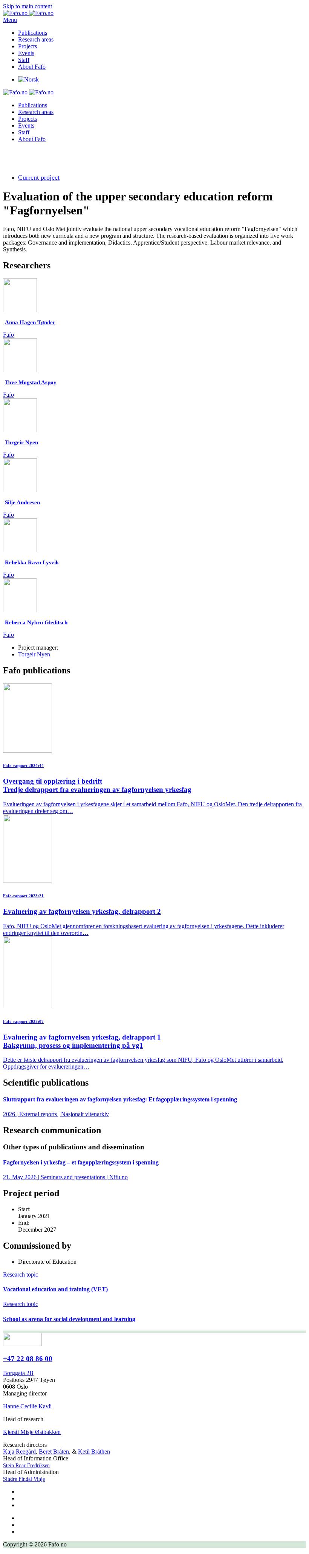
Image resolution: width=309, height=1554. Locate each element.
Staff (23, 60)
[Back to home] (28, 13)
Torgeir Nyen (34, 654)
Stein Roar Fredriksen (26, 1465)
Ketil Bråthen (94, 1451)
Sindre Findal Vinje (24, 1479)
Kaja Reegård (19, 1451)
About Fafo (32, 66)
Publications (32, 32)
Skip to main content (27, 6)
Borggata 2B (18, 1373)
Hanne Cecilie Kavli (27, 1406)
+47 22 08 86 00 (27, 1359)
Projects (27, 46)
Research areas (36, 39)
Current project (39, 177)
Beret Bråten (54, 1451)
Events (26, 53)
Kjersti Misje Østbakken (32, 1432)
